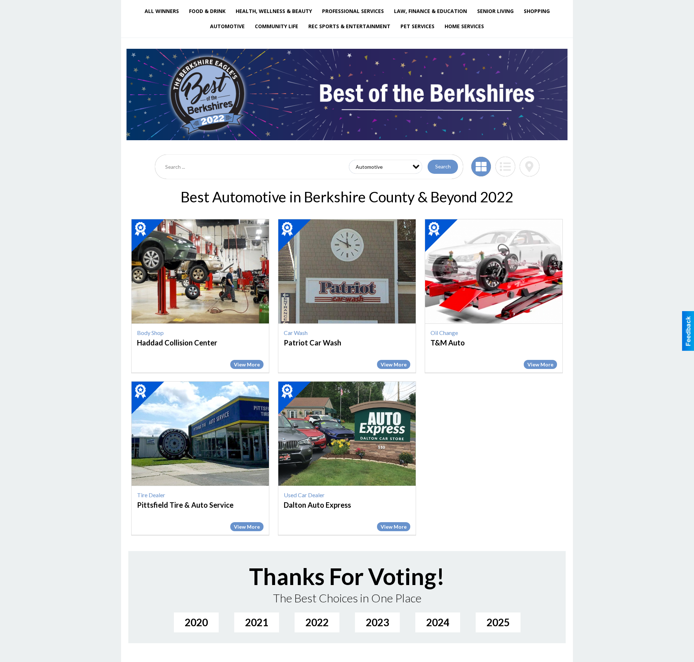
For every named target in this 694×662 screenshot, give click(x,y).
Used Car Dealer (304, 494)
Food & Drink (207, 11)
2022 (317, 622)
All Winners (162, 11)
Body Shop (150, 332)
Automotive (227, 26)
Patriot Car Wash (312, 342)
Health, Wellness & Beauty (274, 11)
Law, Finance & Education (430, 11)
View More (247, 364)
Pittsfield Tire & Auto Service (185, 504)
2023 (377, 622)
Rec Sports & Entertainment (349, 26)
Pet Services (417, 26)
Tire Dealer (151, 494)
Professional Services (353, 11)
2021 (256, 622)
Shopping (537, 11)
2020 (196, 622)
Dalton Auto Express (317, 504)
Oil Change (444, 332)
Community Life (276, 26)
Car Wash (296, 332)
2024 (437, 622)
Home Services (464, 26)
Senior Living (495, 11)
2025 (498, 622)
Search (443, 166)
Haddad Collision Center (177, 342)
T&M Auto (447, 342)
